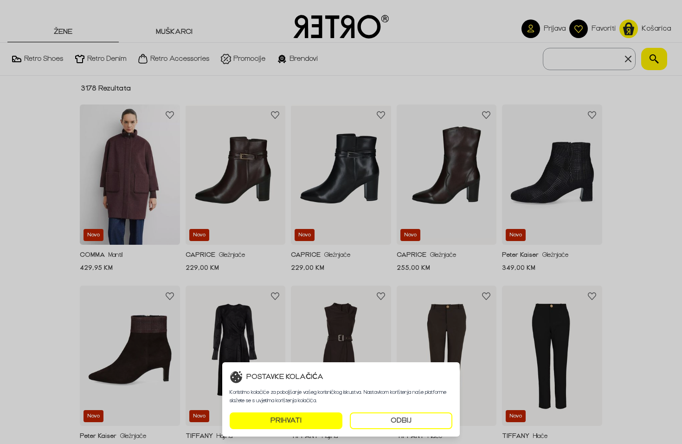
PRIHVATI (286, 420)
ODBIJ (401, 420)
